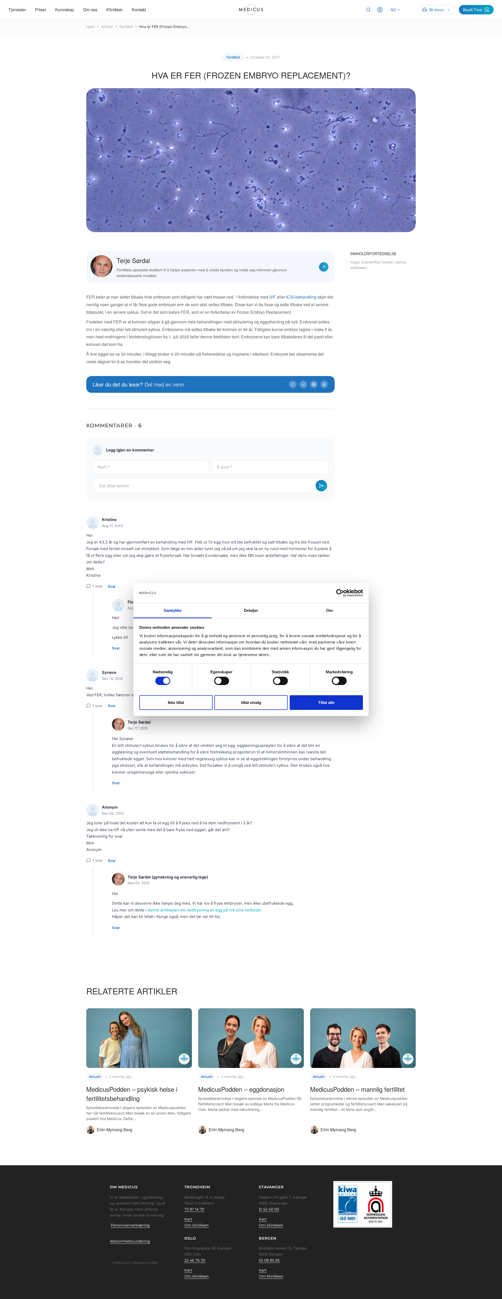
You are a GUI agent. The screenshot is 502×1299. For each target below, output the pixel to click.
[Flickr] (121, 1253)
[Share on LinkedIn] (303, 384)
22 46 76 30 (194, 1260)
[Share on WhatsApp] (324, 384)
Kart (188, 1219)
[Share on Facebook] (293, 384)
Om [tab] (329, 610)
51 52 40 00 (269, 1209)
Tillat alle (326, 702)
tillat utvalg (251, 702)
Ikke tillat (176, 702)
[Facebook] (113, 1253)
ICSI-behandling (301, 297)
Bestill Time (472, 9)
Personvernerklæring (130, 1225)
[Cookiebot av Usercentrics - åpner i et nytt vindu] (340, 593)
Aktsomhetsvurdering (130, 1241)
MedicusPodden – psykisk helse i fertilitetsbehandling (131, 1093)
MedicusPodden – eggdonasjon (241, 1089)
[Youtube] (145, 1253)
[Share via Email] (314, 384)
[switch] (221, 681)
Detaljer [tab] (251, 610)
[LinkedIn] (129, 1253)
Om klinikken (196, 1225)
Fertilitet (126, 26)
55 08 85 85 (269, 1260)
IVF (272, 297)
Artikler (107, 26)
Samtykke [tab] (173, 610)
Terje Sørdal (133, 260)
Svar (112, 586)
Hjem (90, 26)
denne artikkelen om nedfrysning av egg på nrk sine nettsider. (204, 910)
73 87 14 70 (194, 1209)
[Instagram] (137, 1253)
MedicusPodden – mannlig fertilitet (357, 1089)
